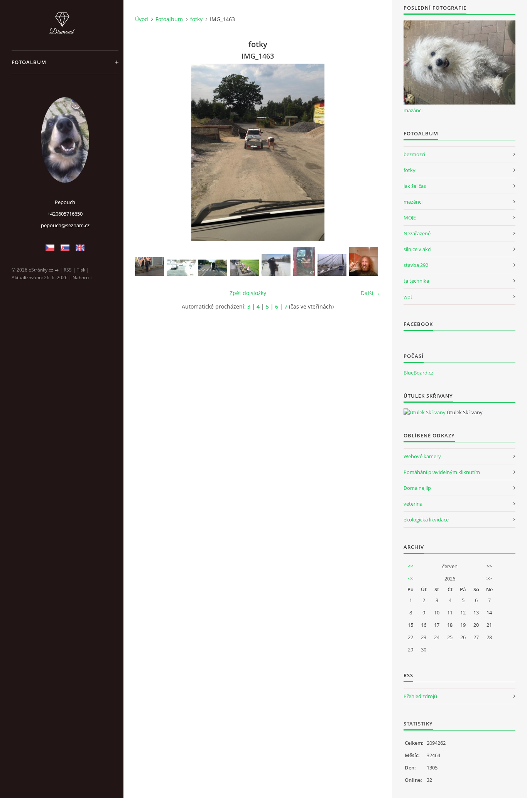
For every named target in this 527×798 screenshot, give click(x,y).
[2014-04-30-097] (212, 268)
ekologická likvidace (426, 519)
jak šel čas (415, 185)
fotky (196, 19)
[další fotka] (368, 152)
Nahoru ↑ (82, 277)
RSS (68, 270)
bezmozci (414, 154)
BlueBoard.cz (418, 372)
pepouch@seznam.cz (65, 225)
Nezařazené (417, 233)
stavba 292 (416, 265)
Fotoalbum (29, 62)
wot (408, 296)
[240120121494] (276, 265)
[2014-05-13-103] (244, 268)
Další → (370, 293)
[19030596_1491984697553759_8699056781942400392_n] (363, 261)
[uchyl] (149, 266)
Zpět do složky (248, 293)
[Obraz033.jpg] (304, 261)
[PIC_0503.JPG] (332, 265)
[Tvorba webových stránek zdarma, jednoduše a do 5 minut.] (57, 270)
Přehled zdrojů (420, 696)
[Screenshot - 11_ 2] (181, 268)
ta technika (416, 280)
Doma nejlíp (417, 487)
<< (410, 566)
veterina (413, 503)
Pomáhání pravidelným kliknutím (442, 472)
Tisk (81, 270)
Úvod (141, 19)
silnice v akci (417, 249)
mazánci (413, 110)
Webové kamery (422, 456)
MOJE (410, 217)
